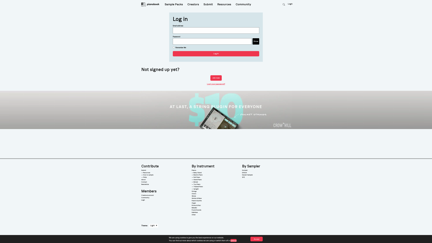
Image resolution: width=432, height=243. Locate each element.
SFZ (243, 177)
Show (255, 41)
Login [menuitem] (290, 4)
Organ (194, 203)
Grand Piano (198, 179)
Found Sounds (196, 210)
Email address (178, 26)
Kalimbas (195, 212)
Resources (224, 4)
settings (233, 240)
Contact (144, 182)
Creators (193, 4)
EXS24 (244, 172)
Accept (256, 239)
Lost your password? (216, 84)
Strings (194, 191)
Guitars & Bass (197, 198)
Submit (208, 4)
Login (143, 200)
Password (176, 37)
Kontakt (245, 170)
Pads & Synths (197, 200)
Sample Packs (174, 4)
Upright (196, 189)
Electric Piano (198, 175)
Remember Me (180, 47)
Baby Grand (198, 172)
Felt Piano (197, 177)
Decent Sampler (247, 175)
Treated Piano (198, 186)
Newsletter (145, 184)
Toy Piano (197, 184)
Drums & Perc (196, 205)
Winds (194, 196)
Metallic (194, 208)
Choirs (194, 194)
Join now (216, 78)
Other (194, 215)
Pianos (194, 170)
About (143, 179)
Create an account (147, 195)
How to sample (148, 175)
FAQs (145, 177)
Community (243, 4)
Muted (196, 182)
